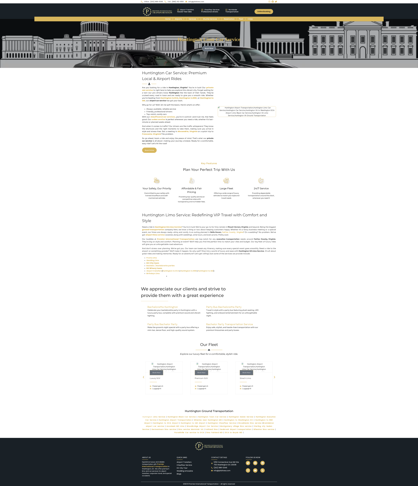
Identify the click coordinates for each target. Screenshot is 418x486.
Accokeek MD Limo (175, 426)
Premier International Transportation (155, 465)
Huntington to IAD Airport (193, 423)
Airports (178, 19)
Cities (250, 19)
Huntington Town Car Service (212, 417)
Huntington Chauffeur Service (222, 423)
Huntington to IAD (205, 271)
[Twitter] (276, 2)
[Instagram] (269, 2)
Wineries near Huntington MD (208, 420)
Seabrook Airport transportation (235, 429)
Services (192, 19)
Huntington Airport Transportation (175, 420)
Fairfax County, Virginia (232, 232)
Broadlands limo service (250, 423)
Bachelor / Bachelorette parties (160, 265)
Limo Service (153, 417)
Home (167, 19)
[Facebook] (273, 2)
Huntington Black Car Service (182, 417)
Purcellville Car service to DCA (189, 432)
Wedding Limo (152, 260)
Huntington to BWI (188, 271)
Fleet (241, 19)
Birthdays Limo (153, 273)
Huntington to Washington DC (238, 420)
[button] (143, 377)
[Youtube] (255, 470)
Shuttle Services (210, 19)
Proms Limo (151, 258)
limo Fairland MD (214, 432)
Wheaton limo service (263, 429)
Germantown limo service (163, 429)
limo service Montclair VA (190, 429)
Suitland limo (211, 429)
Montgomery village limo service (236, 426)
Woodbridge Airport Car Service (202, 426)
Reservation (229, 19)
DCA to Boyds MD (233, 432)
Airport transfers (154, 271)
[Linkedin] (262, 463)
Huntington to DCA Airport (166, 423)
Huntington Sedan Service (241, 417)
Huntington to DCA (171, 271)
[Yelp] (262, 470)
